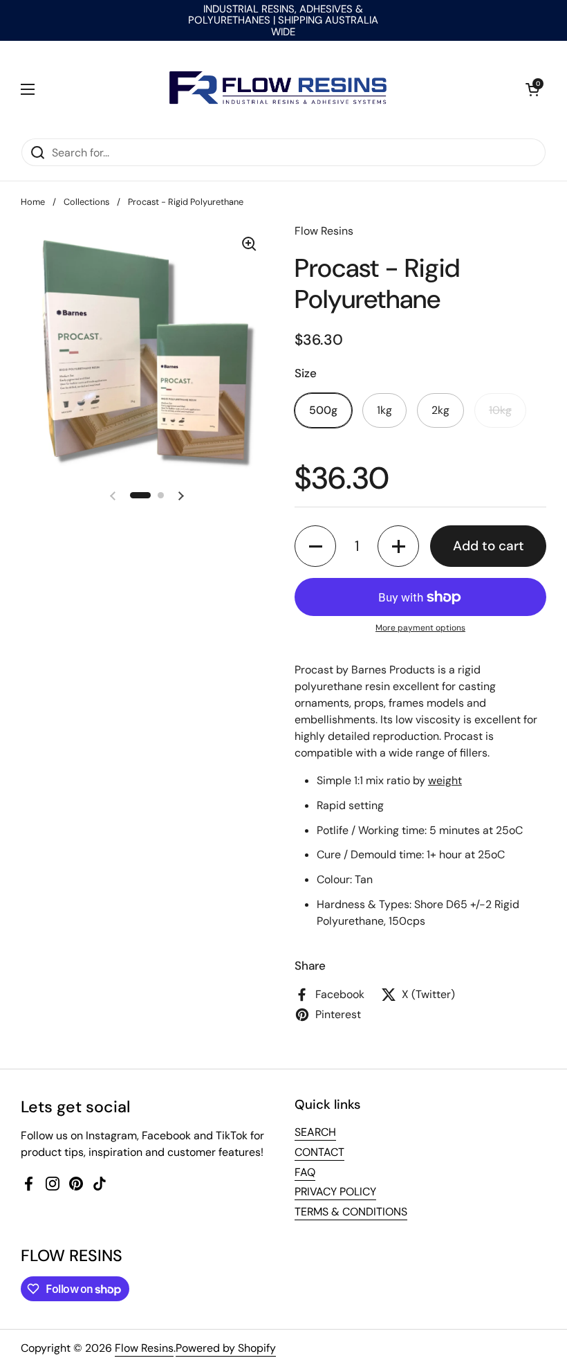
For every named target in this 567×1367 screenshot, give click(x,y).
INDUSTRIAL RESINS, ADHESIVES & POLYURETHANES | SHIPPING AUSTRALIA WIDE (283, 20)
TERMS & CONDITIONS (351, 1211)
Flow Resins (144, 1348)
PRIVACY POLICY (335, 1191)
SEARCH (315, 1132)
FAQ (305, 1172)
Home (33, 202)
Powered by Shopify (226, 1348)
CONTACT (319, 1152)
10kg (500, 410)
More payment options (420, 627)
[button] (532, 89)
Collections (86, 202)
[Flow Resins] (280, 89)
